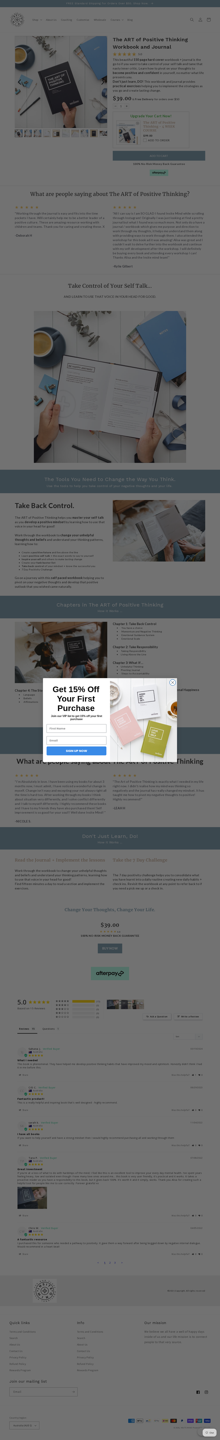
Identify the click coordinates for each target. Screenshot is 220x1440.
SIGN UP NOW (76, 751)
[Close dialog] (173, 682)
